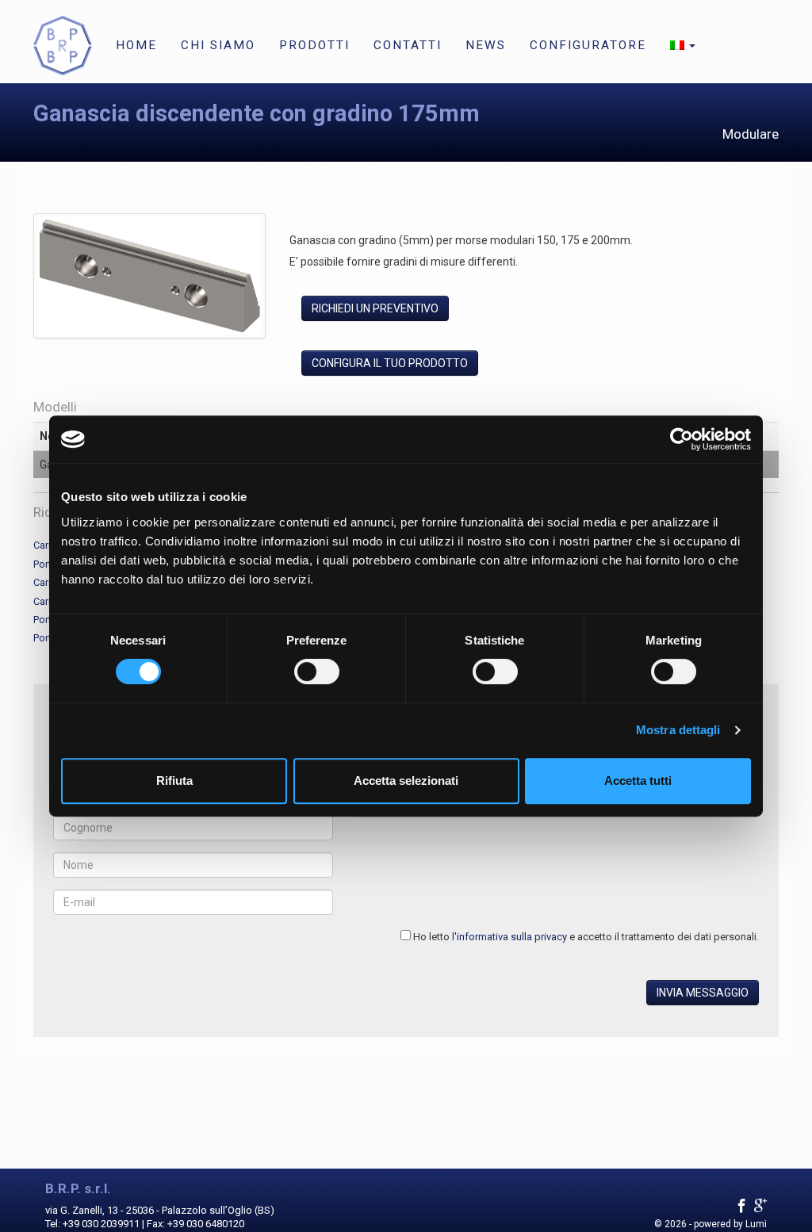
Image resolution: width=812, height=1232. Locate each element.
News (485, 45)
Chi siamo (218, 45)
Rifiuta (174, 780)
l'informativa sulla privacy (509, 937)
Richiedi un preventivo (375, 308)
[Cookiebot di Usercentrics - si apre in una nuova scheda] (681, 439)
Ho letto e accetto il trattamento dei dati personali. (586, 937)
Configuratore (588, 45)
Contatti (407, 45)
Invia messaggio (703, 992)
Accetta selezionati (406, 780)
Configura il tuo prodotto (390, 363)
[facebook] (742, 1206)
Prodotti (314, 45)
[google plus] (760, 1206)
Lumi (756, 1224)
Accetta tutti (638, 780)
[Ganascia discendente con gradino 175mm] (149, 279)
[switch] (316, 671)
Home (136, 45)
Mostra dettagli (678, 730)
